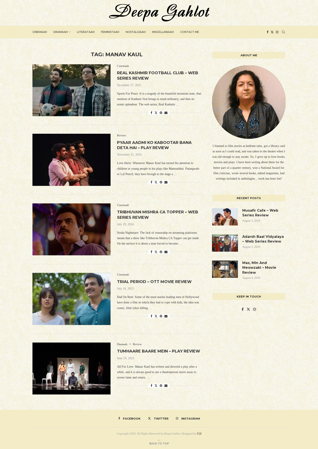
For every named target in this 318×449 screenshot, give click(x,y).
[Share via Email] (165, 113)
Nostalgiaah (136, 32)
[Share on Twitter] (155, 113)
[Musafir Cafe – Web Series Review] (225, 216)
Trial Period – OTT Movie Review (154, 281)
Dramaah (60, 32)
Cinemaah (39, 32)
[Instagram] (277, 32)
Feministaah (110, 32)
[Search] (283, 32)
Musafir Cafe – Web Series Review (260, 212)
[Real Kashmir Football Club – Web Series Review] (71, 90)
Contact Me (189, 32)
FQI (199, 433)
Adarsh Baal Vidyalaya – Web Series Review (263, 239)
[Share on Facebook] (151, 113)
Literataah (86, 32)
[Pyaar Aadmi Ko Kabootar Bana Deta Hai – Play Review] (71, 160)
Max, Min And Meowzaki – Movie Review (259, 268)
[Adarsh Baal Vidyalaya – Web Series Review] (225, 243)
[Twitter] (272, 32)
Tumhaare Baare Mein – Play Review (158, 351)
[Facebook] (267, 32)
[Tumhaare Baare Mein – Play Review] (71, 368)
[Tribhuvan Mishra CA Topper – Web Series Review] (71, 229)
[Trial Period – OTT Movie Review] (71, 299)
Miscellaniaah (163, 32)
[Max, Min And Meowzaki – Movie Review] (225, 269)
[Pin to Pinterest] (161, 113)
